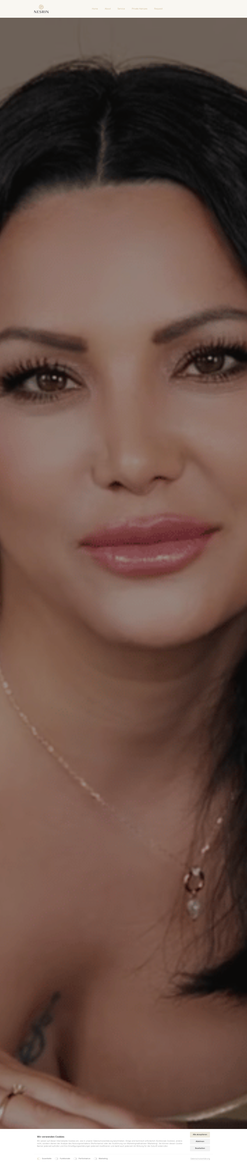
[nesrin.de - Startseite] (41, 8)
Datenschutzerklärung (200, 1158)
